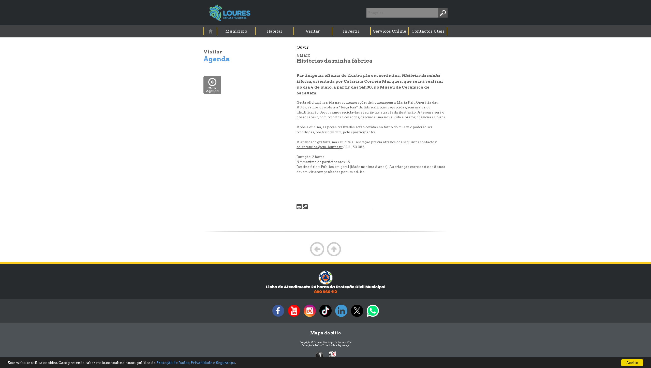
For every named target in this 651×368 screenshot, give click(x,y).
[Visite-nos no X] (357, 316)
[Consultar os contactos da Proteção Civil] (325, 292)
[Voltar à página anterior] (317, 255)
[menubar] (325, 31)
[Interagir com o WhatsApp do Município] (372, 316)
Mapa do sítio (325, 333)
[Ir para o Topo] (334, 255)
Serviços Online (389, 31)
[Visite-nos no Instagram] (309, 316)
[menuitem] (210, 31)
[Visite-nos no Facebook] (278, 316)
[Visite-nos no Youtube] (294, 316)
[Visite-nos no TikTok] (325, 316)
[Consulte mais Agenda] (212, 92)
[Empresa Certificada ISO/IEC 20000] (332, 355)
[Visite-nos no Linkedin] (341, 316)
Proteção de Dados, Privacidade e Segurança (325, 345)
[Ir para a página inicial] (210, 31)
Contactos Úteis (428, 31)
